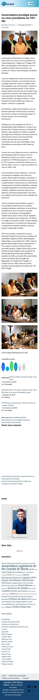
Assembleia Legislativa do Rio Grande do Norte (19, 567)
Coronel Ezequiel (29, 572)
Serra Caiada (15, 604)
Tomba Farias (10, 422)
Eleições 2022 (20, 580)
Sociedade (5, 27)
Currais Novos (18, 575)
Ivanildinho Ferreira (9, 591)
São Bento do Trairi (26, 604)
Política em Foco (7, 647)
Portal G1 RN (6, 649)
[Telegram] (32, 691)
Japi (29, 591)
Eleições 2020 (7, 580)
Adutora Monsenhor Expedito (12, 563)
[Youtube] (35, 687)
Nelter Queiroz (18, 594)
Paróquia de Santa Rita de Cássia (13, 596)
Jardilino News (7, 637)
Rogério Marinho (21, 602)
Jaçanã (33, 591)
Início (4, 676)
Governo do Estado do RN (10, 622)
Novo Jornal (6, 644)
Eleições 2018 (29, 577)
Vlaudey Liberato (7, 664)
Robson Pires (6, 654)
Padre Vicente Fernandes (30, 594)
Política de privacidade (17, 676)
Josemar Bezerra (6, 594)
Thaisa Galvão (6, 659)
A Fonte (4, 629)
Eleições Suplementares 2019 (16, 583)
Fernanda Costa (12, 585)
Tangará (8, 607)
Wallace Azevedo (9, 25)
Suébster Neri (6, 657)
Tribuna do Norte (7, 661)
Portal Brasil (6, 619)
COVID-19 (10, 575)
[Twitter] (29, 691)
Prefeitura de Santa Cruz (19, 599)
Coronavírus (19, 572)
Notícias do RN (7, 642)
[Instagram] (32, 687)
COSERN (4, 575)
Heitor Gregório (7, 634)
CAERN (31, 569)
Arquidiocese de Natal (28, 563)
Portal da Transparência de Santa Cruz (15, 627)
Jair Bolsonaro (23, 591)
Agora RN (5, 632)
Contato (26, 678)
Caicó (36, 569)
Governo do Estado (13, 420)
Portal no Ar (6, 652)
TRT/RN (17, 422)
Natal (12, 594)
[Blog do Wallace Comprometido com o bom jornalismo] (8, 3)
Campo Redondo (8, 572)
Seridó (9, 604)
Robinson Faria (11, 602)
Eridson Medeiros (15, 417)
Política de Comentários (11, 678)
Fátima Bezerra (25, 585)
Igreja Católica (32, 588)
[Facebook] (29, 687)
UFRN (28, 607)
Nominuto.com (7, 639)
